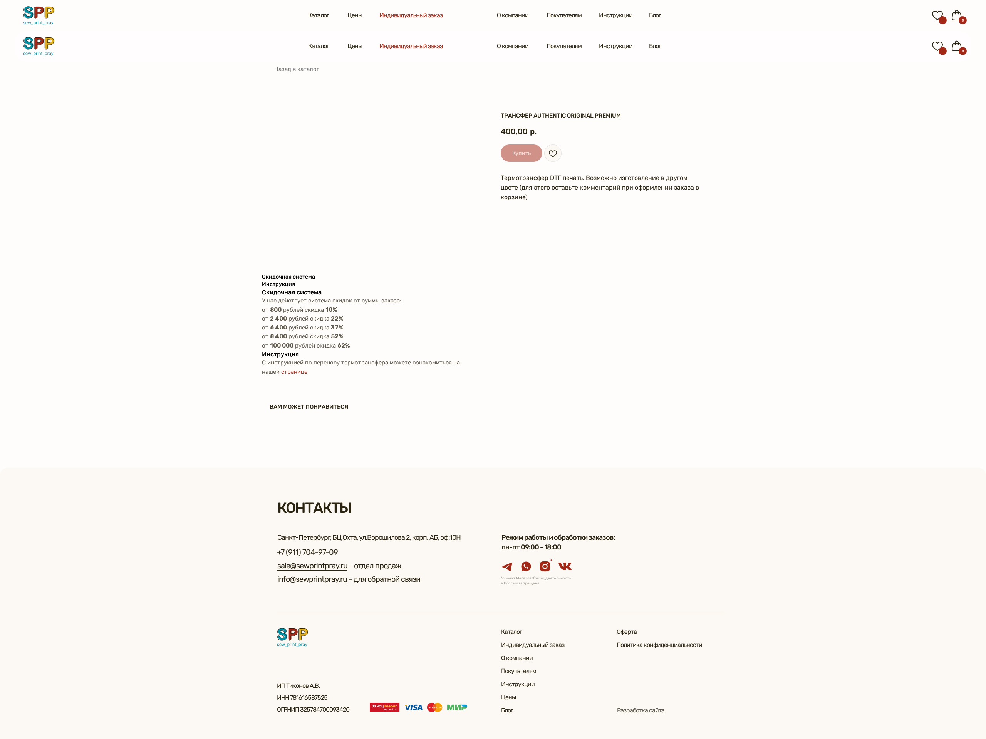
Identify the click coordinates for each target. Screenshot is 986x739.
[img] (38, 15)
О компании (512, 15)
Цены (354, 15)
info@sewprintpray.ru (312, 579)
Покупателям (564, 15)
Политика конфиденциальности (659, 644)
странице (294, 371)
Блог (655, 15)
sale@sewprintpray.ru (312, 565)
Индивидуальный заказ (411, 15)
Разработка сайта (640, 710)
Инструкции (615, 15)
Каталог (318, 15)
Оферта (627, 631)
